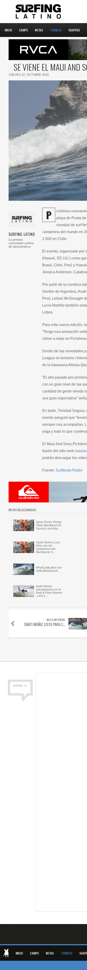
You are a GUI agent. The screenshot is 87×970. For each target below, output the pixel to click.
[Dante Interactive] (6, 953)
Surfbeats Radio (69, 470)
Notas (39, 29)
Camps (23, 29)
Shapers (74, 29)
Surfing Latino (39, 11)
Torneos (55, 29)
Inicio (8, 29)
